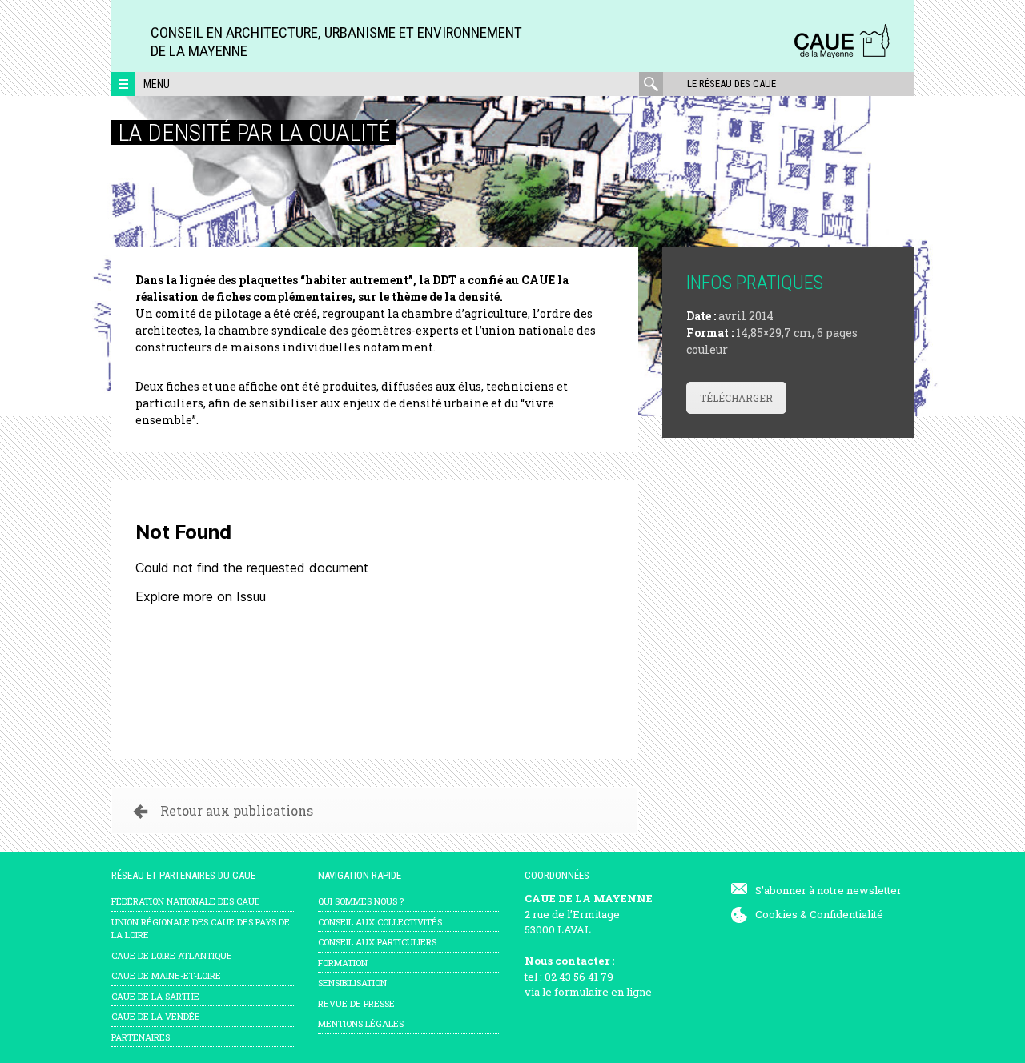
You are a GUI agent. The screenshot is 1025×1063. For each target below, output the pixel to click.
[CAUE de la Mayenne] (842, 55)
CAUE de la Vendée (155, 1016)
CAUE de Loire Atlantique (171, 955)
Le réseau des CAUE (731, 84)
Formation (343, 963)
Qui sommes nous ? (361, 901)
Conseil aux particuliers (377, 942)
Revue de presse (356, 1003)
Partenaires (140, 1037)
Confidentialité (846, 914)
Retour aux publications (236, 810)
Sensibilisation (352, 983)
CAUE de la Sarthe (155, 996)
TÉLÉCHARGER (736, 397)
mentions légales (361, 1023)
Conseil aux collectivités (380, 922)
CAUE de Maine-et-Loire (166, 975)
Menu (156, 84)
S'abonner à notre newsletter (828, 890)
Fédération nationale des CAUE (185, 901)
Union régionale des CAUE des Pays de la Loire (200, 928)
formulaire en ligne (603, 992)
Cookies (776, 914)
